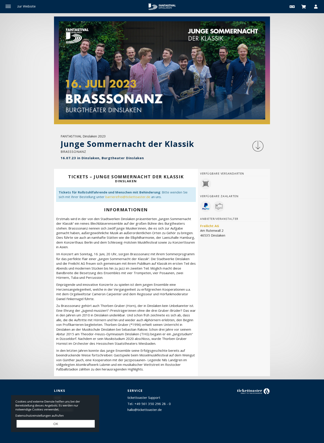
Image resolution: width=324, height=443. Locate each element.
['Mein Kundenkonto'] (315, 6)
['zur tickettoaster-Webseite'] (253, 391)
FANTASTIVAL (162, 6)
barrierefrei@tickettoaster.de (127, 197)
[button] (291, 6)
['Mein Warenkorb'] (304, 6)
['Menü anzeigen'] (8, 6)
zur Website (26, 6)
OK (55, 423)
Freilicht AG (209, 226)
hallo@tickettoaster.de (144, 409)
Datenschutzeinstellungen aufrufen (39, 415)
